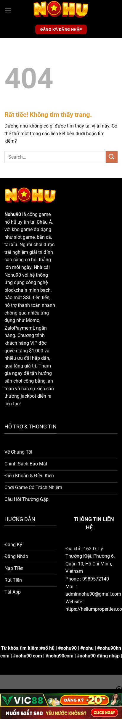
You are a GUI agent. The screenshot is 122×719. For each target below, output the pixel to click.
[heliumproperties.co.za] (61, 10)
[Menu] (8, 10)
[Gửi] (112, 157)
